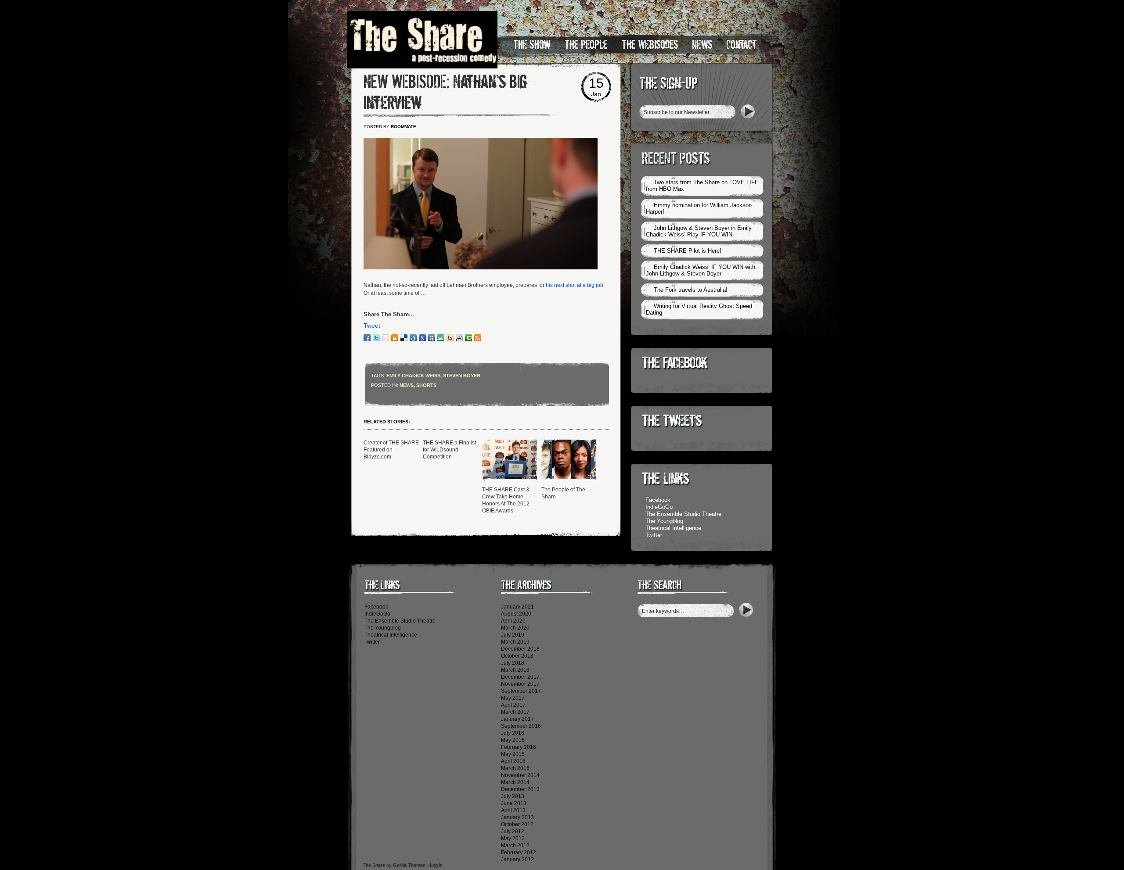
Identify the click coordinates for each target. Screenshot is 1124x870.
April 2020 (513, 621)
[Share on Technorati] (468, 337)
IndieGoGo (659, 507)
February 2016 (518, 747)
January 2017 (517, 719)
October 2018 (517, 656)
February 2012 (518, 852)
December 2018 (520, 649)
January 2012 (517, 859)
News (702, 44)
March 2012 (515, 845)
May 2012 (513, 838)
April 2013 (513, 810)
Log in (436, 865)
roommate (403, 126)
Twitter (653, 535)
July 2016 (512, 733)
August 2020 (516, 614)
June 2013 (513, 803)
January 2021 (517, 607)
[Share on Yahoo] (450, 337)
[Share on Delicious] (403, 337)
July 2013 (512, 796)
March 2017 (515, 712)
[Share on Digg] (413, 337)
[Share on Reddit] (459, 337)
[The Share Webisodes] (481, 268)
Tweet (372, 325)
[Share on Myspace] (431, 337)
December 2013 (520, 789)
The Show (532, 44)
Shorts (426, 385)
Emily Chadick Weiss (413, 375)
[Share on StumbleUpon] (440, 337)
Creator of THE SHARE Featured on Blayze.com (391, 450)
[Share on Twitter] (376, 337)
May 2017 (513, 698)
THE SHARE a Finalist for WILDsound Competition (449, 450)
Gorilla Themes (409, 865)
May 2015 (513, 754)
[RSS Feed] (477, 337)
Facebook (657, 500)
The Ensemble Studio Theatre (683, 514)
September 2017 (521, 691)
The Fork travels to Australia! (691, 289)
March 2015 (515, 768)
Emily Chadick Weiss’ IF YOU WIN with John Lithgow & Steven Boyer (700, 270)
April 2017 (513, 705)
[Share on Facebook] (367, 337)
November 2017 (520, 684)
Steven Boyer (461, 375)
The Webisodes (650, 44)
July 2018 (512, 663)
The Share (374, 865)
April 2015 (513, 761)
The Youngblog (664, 521)
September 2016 (521, 726)
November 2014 (520, 775)
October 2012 (517, 824)
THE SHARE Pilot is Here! (687, 250)
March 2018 (515, 670)
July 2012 (512, 831)
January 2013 (517, 817)
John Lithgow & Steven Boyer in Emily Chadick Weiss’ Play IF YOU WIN (699, 231)
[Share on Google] (422, 337)
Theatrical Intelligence (673, 528)
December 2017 (520, 677)
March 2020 (515, 628)
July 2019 (512, 635)
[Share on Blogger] (394, 337)
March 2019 (515, 642)
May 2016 (513, 740)
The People (586, 44)
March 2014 (515, 782)
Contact (741, 44)
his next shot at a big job (574, 285)
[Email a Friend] (385, 337)
